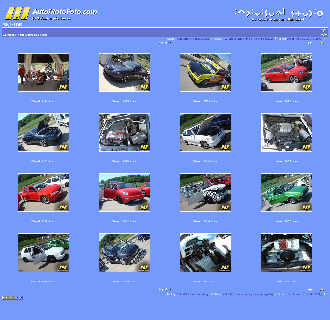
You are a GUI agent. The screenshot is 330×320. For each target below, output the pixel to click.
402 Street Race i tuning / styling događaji (248, 38)
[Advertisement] (165, 307)
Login (323, 34)
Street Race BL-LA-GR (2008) (305, 38)
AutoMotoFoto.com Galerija (193, 38)
